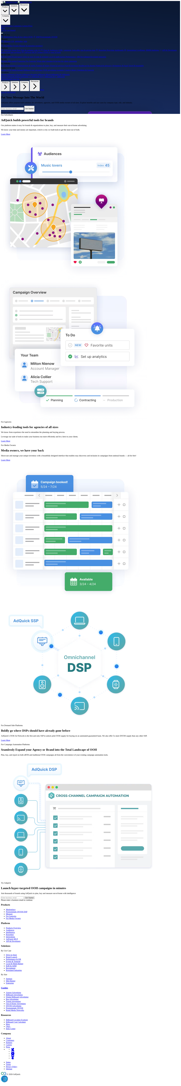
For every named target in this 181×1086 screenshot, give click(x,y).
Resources (24, 5)
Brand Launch (11, 957)
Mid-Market (10, 981)
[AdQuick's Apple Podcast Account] (13, 1058)
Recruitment (10, 968)
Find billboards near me (10, 79)
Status (8, 1062)
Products (5, 83)
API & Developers (13, 941)
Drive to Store (11, 955)
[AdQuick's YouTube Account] (13, 1054)
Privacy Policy (11, 1067)
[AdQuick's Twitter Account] (13, 1049)
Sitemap (9, 1069)
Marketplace (11, 910)
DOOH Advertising (13, 1006)
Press (8, 1047)
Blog (3, 28)
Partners (9, 1043)
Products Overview (13, 928)
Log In (3, 30)
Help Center (10, 1029)
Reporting (10, 935)
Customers (10, 1040)
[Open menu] (2, 33)
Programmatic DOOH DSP (16, 912)
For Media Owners (13, 918)
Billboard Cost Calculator (16, 1022)
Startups (9, 979)
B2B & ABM (11, 966)
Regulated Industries (14, 970)
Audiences (10, 930)
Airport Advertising (13, 993)
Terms (8, 1064)
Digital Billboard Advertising (17, 997)
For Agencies (11, 916)
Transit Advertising (13, 1001)
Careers (9, 1045)
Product (5, 7)
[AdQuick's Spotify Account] (13, 1056)
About (8, 1038)
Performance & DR (13, 959)
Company (5, 16)
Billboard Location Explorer (17, 1020)
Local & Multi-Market (14, 964)
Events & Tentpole (13, 961)
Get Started (11, 30)
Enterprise (10, 983)
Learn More (5, 134)
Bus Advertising (12, 999)
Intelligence (10, 932)
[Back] (2, 2)
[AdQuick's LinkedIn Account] (13, 1051)
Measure (9, 914)
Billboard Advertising (14, 995)
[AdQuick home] (17, 2)
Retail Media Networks (15, 1010)
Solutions (14, 6)
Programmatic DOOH (14, 1008)
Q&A (8, 1026)
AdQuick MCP (12, 939)
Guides (4, 988)
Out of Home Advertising (16, 1004)
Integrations (10, 937)
